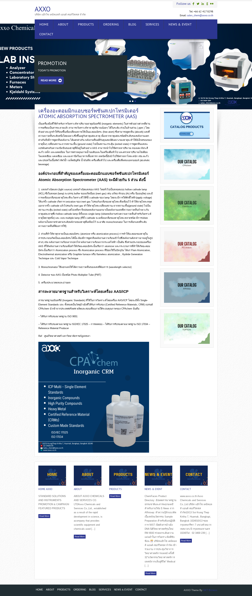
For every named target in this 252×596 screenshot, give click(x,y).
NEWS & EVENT (180, 24)
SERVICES (152, 24)
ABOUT (63, 24)
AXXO (43, 9)
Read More (48, 83)
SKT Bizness (210, 590)
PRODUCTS (86, 24)
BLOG (132, 24)
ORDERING (111, 24)
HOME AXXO (45, 489)
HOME (44, 24)
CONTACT (46, 34)
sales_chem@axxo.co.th (200, 15)
